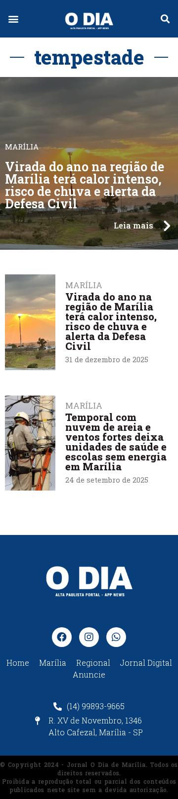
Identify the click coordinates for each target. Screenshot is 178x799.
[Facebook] (62, 637)
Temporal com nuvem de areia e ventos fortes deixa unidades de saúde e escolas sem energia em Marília (116, 442)
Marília (83, 405)
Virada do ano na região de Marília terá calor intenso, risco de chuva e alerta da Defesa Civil (84, 185)
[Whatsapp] (116, 637)
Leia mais (133, 225)
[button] (13, 19)
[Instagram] (89, 637)
